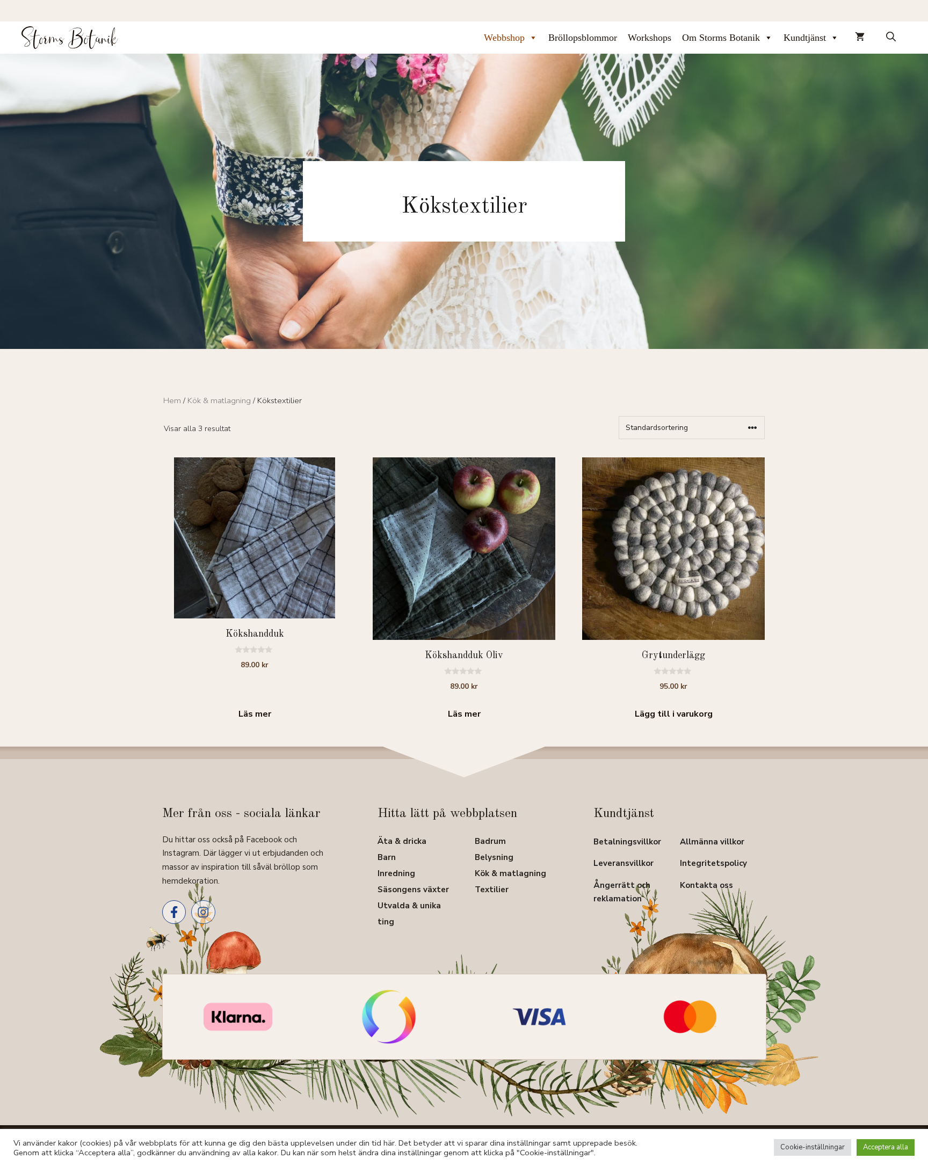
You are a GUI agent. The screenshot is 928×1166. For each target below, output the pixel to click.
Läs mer (254, 714)
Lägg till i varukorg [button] (674, 714)
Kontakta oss (706, 885)
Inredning (396, 873)
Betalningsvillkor (627, 841)
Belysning (494, 857)
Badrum (490, 841)
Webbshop (504, 37)
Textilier (492, 889)
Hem (172, 400)
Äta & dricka (402, 841)
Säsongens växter (413, 889)
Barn (387, 857)
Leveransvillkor (623, 863)
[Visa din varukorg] (859, 37)
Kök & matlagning (219, 400)
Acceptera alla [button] (885, 1147)
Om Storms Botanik (721, 37)
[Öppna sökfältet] (891, 37)
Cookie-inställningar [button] (812, 1147)
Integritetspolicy (713, 863)
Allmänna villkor (712, 841)
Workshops (649, 37)
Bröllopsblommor (582, 37)
